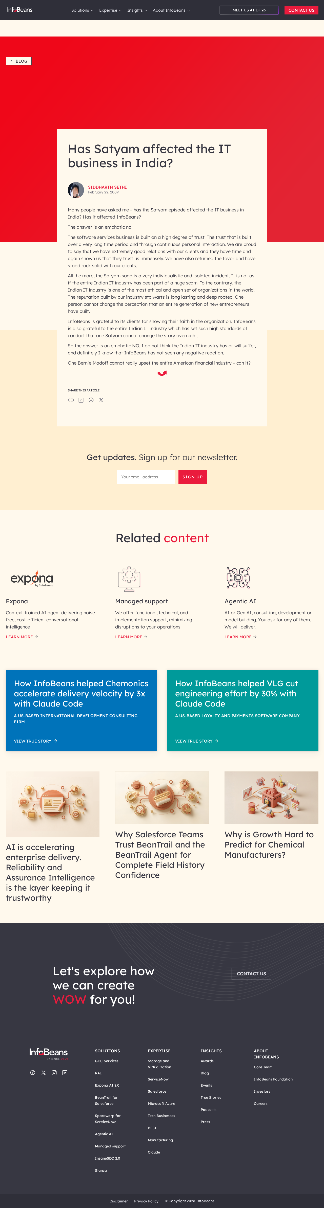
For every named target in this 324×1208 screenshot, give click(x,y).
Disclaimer (119, 1201)
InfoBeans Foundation (273, 1079)
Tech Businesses (161, 1115)
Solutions (80, 10)
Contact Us (301, 10)
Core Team (263, 1067)
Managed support (110, 1146)
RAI (98, 1073)
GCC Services (106, 1061)
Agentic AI (104, 1134)
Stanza (101, 1170)
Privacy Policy (146, 1201)
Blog (21, 61)
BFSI (152, 1128)
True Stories (211, 1097)
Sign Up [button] (193, 476)
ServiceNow (158, 1079)
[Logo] (53, 1054)
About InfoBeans (169, 10)
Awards (207, 1061)
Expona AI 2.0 (107, 1085)
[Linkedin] (65, 1073)
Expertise (108, 10)
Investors (262, 1091)
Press (205, 1122)
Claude (154, 1152)
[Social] (81, 401)
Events (206, 1085)
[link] (92, 10)
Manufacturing (160, 1140)
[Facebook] (33, 1073)
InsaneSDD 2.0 (107, 1158)
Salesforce (157, 1091)
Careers (261, 1103)
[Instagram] (54, 1073)
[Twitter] (43, 1073)
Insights (135, 10)
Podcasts (208, 1109)
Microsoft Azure (161, 1103)
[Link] (53, 835)
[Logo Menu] (20, 10)
